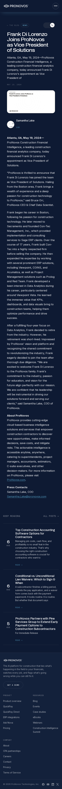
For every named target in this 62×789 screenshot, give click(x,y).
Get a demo (13, 685)
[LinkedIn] (53, 784)
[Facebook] (43, 784)
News (25, 25)
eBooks (37, 717)
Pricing (6, 728)
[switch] (49, 25)
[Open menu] (55, 6)
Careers (7, 756)
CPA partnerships (12, 751)
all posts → (51, 516)
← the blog (13, 25)
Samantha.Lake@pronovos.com (26, 496)
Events (36, 706)
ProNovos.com (16, 479)
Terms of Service (12, 772)
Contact (7, 762)
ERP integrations (11, 717)
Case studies (39, 712)
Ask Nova (8, 722)
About (6, 745)
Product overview (12, 701)
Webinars (37, 722)
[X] (57, 784)
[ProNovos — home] (15, 6)
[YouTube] (48, 784)
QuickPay (8, 706)
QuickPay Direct (11, 712)
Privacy (7, 767)
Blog (35, 701)
